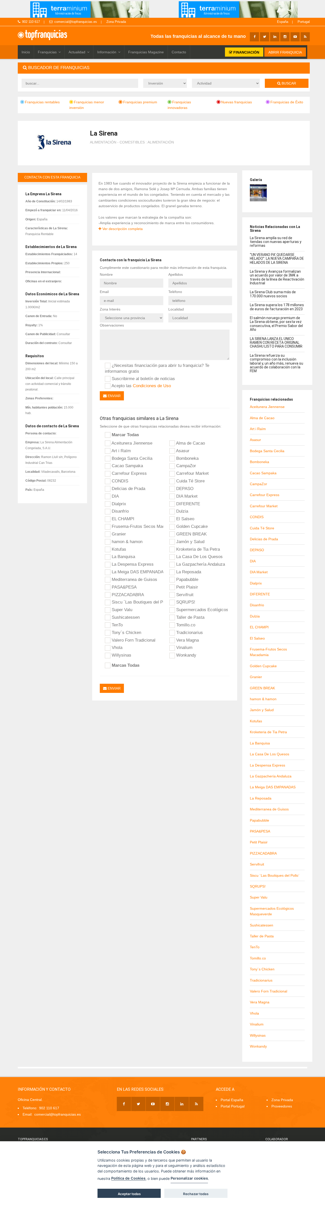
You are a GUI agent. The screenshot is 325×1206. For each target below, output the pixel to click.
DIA (114, 496)
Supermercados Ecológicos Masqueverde (201, 609)
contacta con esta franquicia (52, 177)
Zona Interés (110, 309)
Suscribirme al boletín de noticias (142, 378)
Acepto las (140, 385)
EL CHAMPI (122, 518)
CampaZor (185, 465)
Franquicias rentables (42, 102)
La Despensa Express (132, 564)
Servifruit (184, 594)
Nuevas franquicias (236, 102)
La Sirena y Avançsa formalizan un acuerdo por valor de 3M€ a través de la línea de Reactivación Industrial (277, 277)
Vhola (116, 647)
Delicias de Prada (127, 488)
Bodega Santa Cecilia (131, 458)
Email (104, 292)
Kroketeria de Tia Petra (197, 549)
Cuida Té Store (190, 480)
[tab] (164, 67)
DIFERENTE (187, 503)
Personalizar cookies (189, 1178)
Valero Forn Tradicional (132, 640)
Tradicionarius (189, 632)
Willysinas (120, 655)
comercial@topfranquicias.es (75, 22)
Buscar (288, 83)
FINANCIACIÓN (245, 52)
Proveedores (281, 1106)
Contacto (179, 52)
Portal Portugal (233, 1106)
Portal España (232, 1100)
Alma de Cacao (190, 443)
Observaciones (112, 325)
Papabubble (186, 579)
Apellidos (175, 274)
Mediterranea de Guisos (133, 579)
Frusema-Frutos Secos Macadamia (136, 526)
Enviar (114, 396)
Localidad (176, 309)
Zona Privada (116, 22)
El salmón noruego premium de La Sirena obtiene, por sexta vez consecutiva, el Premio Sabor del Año (276, 324)
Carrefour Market (192, 473)
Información (106, 52)
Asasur (182, 450)
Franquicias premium (140, 102)
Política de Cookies (128, 1178)
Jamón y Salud (189, 541)
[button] (164, 68)
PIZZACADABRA (127, 594)
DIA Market (186, 496)
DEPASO (184, 488)
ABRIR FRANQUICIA (285, 52)
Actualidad (77, 52)
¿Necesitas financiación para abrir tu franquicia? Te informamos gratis (157, 368)
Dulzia (181, 511)
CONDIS (119, 480)
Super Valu (121, 609)
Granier (118, 533)
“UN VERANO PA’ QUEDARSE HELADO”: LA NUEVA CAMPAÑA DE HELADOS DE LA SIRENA (277, 259)
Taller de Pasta (189, 617)
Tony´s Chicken (125, 632)
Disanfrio (119, 511)
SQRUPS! (185, 602)
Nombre (106, 274)
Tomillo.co (185, 624)
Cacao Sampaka (126, 465)
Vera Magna (187, 640)
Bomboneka (187, 458)
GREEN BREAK (191, 533)
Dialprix (118, 503)
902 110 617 (31, 22)
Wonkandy (185, 655)
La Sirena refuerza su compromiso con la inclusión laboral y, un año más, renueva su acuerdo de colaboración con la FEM (276, 363)
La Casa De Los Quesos (199, 556)
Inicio (26, 52)
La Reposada (188, 571)
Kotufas (118, 549)
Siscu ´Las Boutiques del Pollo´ (136, 602)
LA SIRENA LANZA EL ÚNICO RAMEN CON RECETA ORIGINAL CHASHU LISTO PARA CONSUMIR (276, 343)
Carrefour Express (128, 473)
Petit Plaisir (186, 587)
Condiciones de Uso (152, 385)
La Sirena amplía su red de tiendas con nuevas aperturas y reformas (275, 242)
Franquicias (47, 52)
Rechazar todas (195, 1194)
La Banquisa (122, 556)
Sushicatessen (125, 617)
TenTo (116, 624)
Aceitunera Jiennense (131, 443)
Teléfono (175, 292)
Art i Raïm (120, 450)
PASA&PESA (123, 587)
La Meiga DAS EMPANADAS (136, 571)
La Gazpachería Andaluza (200, 564)
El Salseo (184, 518)
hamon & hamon (126, 541)
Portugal (304, 22)
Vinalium (183, 647)
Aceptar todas (129, 1194)
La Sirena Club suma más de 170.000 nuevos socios (273, 294)
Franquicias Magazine (146, 52)
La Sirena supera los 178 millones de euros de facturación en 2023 (277, 307)
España (282, 22)
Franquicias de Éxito (286, 102)
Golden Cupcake (191, 526)
